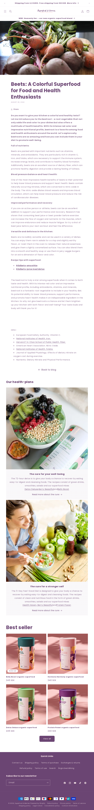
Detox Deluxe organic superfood (21, 728)
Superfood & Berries (22, 803)
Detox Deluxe (31, 489)
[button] (5, 11)
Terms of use (41, 768)
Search (52, 768)
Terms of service (79, 803)
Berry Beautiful (46, 489)
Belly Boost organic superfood (20, 677)
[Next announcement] (89, 3)
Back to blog (48, 369)
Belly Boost (63, 489)
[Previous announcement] (4, 3)
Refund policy (26, 768)
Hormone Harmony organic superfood (66, 677)
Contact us (17, 763)
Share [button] (16, 109)
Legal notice (37, 806)
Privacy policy (65, 803)
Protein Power (63, 605)
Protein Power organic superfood (63, 728)
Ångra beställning (66, 768)
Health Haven (29, 605)
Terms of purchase (50, 763)
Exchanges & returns (70, 763)
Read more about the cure (45, 494)
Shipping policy (32, 763)
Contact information (69, 806)
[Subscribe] (47, 783)
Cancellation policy (52, 806)
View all (47, 738)
